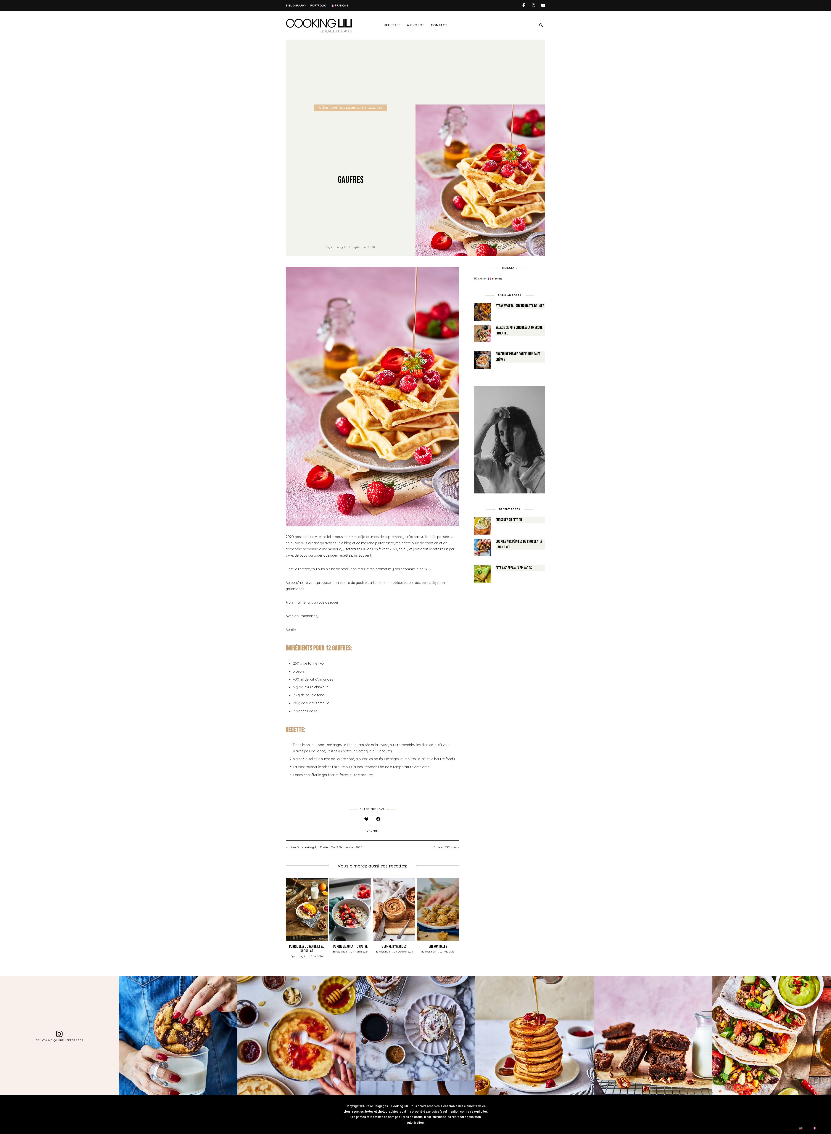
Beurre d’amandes (394, 946)
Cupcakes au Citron (509, 520)
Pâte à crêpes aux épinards (514, 568)
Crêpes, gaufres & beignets (339, 107)
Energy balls (438, 946)
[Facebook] (378, 819)
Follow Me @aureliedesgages (59, 1040)
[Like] (366, 819)
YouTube (543, 5)
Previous (285, 909)
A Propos (415, 25)
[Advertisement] (415, 72)
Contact (439, 25)
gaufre (372, 830)
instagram (533, 5)
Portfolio (318, 5)
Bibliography (296, 5)
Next (458, 909)
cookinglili (338, 247)
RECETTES (392, 25)
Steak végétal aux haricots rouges (520, 306)
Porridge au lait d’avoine (350, 946)
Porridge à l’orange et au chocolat (306, 949)
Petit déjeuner (371, 107)
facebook (523, 5)
